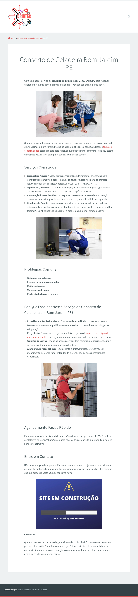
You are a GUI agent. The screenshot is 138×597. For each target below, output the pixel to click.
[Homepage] (19, 17)
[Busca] (126, 14)
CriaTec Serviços (10, 590)
